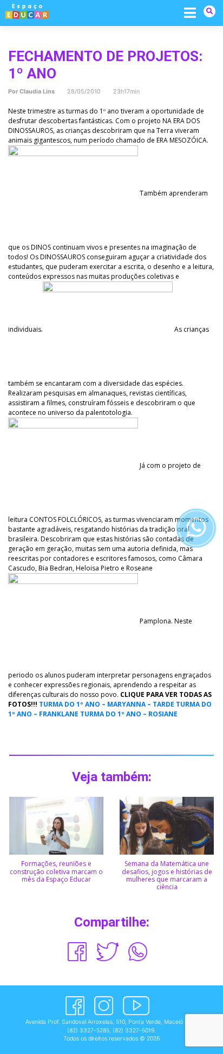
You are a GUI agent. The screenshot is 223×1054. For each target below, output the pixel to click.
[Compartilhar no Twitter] (107, 951)
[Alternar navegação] (190, 12)
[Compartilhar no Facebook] (77, 951)
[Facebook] (74, 1005)
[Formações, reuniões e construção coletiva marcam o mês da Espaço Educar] (56, 825)
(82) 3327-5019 (133, 1030)
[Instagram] (103, 1005)
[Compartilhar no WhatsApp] (137, 951)
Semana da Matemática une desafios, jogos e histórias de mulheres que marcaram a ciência (167, 875)
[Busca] (209, 11)
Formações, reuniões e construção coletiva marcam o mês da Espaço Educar (56, 871)
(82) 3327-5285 (88, 1030)
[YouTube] (136, 1005)
